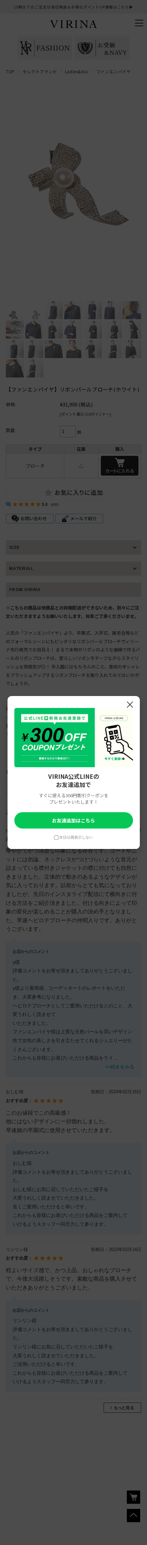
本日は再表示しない (76, 837)
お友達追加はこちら (73, 820)
